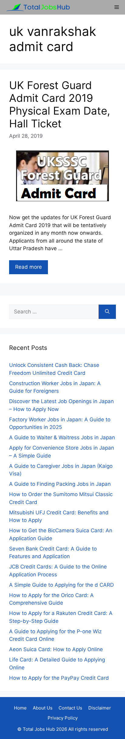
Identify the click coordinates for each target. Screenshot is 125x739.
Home (20, 708)
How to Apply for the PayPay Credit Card (59, 678)
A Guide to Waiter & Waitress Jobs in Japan (62, 437)
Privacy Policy (63, 718)
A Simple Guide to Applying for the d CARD (61, 585)
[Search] (107, 312)
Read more (28, 267)
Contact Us (70, 708)
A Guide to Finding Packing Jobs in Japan (60, 484)
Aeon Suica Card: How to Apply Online (56, 649)
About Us (42, 708)
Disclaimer (99, 708)
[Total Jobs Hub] (36, 7)
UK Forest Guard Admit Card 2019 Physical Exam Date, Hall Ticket (59, 104)
